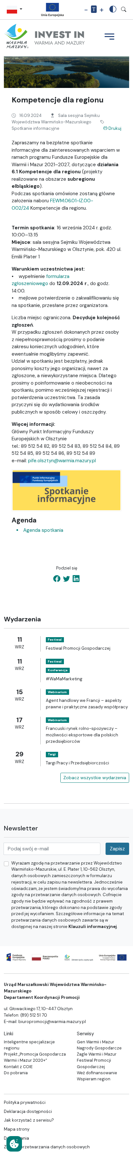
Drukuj (114, 128)
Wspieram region (93, 1079)
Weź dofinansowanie (97, 1073)
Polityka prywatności (25, 1102)
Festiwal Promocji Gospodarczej (78, 648)
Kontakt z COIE (18, 1066)
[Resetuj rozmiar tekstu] (94, 10)
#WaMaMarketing (64, 679)
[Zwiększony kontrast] (113, 9)
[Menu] (109, 37)
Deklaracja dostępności (28, 1111)
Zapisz (117, 848)
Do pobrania (16, 1073)
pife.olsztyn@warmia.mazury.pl (62, 460)
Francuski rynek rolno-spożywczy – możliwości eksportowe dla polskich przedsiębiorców (82, 735)
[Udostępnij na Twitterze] (66, 579)
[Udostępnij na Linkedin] (76, 579)
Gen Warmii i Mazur (95, 1042)
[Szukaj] (123, 9)
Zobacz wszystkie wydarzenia (94, 777)
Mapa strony (16, 1129)
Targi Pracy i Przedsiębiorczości (77, 763)
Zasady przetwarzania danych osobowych (47, 1147)
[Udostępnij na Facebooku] (56, 579)
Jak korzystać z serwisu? (29, 1120)
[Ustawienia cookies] (14, 1144)
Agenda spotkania (42, 530)
